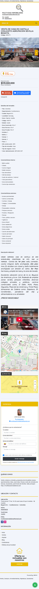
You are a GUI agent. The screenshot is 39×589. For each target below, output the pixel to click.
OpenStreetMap (34, 370)
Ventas (4, 535)
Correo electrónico (8, 435)
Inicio (3, 532)
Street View (9, 73)
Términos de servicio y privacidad (26, 462)
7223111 (7, 17)
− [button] (3, 340)
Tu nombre (6, 430)
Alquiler (4, 537)
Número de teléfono (8, 441)
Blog (3, 540)
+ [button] (3, 338)
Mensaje (5, 446)
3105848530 (8, 18)
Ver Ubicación (16, 386)
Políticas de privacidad (9, 545)
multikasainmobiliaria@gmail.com (11, 14)
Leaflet (24, 370)
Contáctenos (5, 542)
